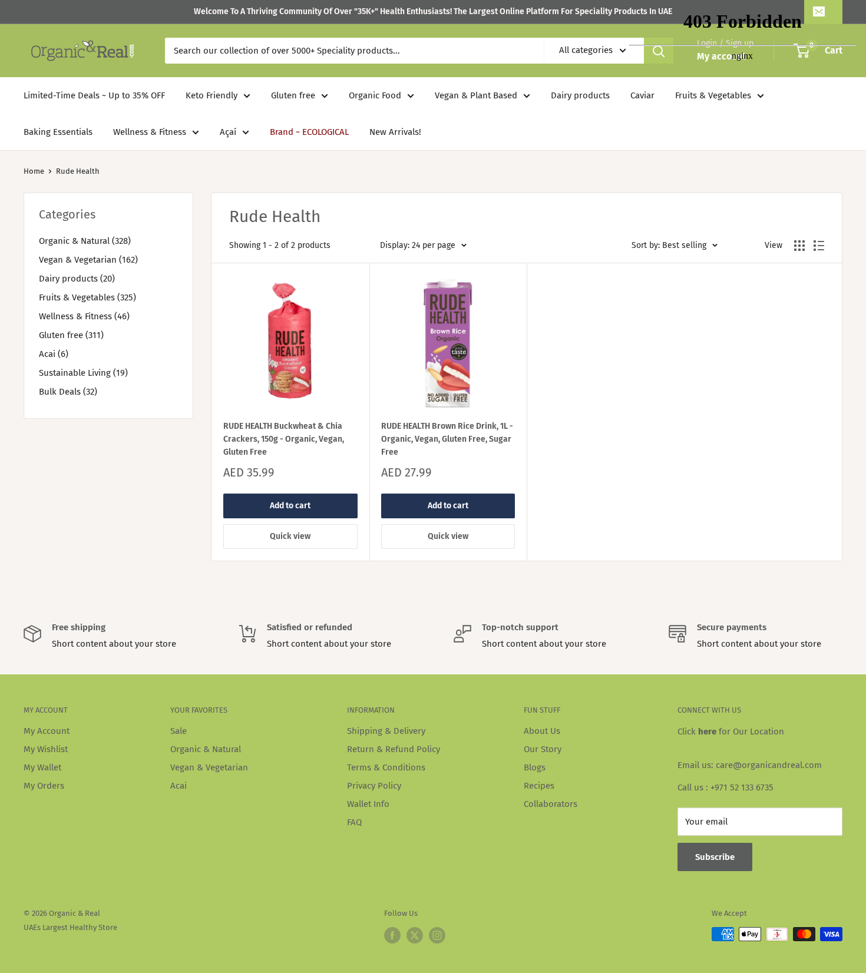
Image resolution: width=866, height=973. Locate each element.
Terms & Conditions (386, 767)
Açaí (228, 132)
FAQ (354, 822)
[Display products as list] (819, 245)
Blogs (535, 767)
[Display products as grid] (799, 245)
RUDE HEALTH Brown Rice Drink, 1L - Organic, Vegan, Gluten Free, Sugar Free (447, 438)
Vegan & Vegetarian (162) (88, 259)
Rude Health (78, 171)
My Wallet (42, 767)
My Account (47, 731)
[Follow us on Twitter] (414, 935)
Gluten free (293, 95)
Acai (178, 785)
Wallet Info (368, 804)
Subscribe (715, 857)
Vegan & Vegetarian (209, 767)
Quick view (290, 536)
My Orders (44, 785)
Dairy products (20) (77, 278)
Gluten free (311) (71, 335)
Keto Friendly (211, 95)
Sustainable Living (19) (83, 373)
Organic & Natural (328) (85, 241)
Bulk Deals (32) (68, 391)
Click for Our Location (730, 731)
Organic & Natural (205, 749)
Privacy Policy (374, 785)
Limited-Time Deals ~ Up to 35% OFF (94, 95)
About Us (542, 731)
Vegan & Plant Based (476, 95)
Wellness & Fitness (149, 132)
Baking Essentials (58, 132)
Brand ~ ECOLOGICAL (309, 132)
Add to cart (290, 506)
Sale (178, 731)
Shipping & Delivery (386, 731)
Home (34, 171)
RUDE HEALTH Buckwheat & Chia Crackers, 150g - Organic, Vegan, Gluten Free (283, 438)
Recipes (539, 785)
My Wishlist (46, 749)
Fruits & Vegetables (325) (87, 297)
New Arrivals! (395, 132)
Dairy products (580, 95)
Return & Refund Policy (393, 749)
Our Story (542, 749)
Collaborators (550, 804)
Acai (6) (53, 354)
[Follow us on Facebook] (392, 935)
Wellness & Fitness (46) (84, 316)
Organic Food (375, 95)
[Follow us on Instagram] (437, 935)
